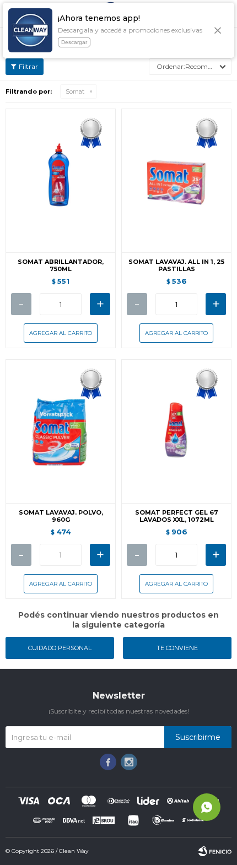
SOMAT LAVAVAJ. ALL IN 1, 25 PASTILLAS (176, 265)
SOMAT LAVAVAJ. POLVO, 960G (61, 516)
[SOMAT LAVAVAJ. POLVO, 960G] (61, 431)
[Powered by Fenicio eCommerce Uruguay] (214, 851)
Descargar (74, 42)
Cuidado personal (59, 648)
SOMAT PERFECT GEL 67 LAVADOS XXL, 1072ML (176, 516)
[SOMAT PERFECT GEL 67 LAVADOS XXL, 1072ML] (176, 431)
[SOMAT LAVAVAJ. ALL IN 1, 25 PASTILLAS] (176, 180)
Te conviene (177, 648)
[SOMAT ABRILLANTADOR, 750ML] (61, 180)
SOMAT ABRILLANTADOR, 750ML (61, 265)
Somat (75, 91)
